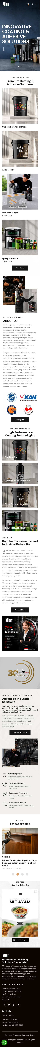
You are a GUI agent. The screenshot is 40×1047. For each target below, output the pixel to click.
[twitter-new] (9, 1005)
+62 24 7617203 (11, 1022)
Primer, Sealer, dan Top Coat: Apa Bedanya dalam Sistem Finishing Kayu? (19, 863)
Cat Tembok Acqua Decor (14, 127)
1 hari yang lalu (7, 868)
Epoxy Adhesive (10, 258)
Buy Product (7, 215)
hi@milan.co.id (7, 1015)
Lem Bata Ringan (10, 212)
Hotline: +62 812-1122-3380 (12, 1025)
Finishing (6, 857)
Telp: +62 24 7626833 (10, 1019)
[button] (36, 4)
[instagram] (14, 1005)
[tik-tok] (18, 1005)
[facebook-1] (4, 1005)
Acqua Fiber (8, 170)
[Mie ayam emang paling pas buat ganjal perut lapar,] (20, 913)
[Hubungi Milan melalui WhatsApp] (4, 1042)
